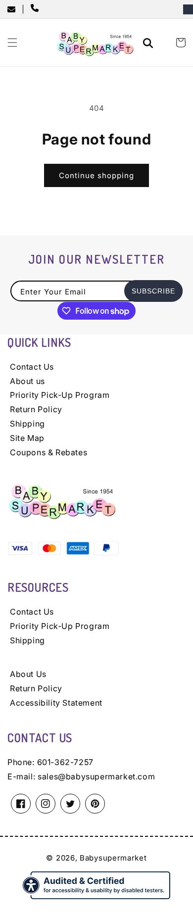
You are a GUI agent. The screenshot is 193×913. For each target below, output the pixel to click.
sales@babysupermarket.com (96, 776)
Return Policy (36, 409)
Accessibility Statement (56, 703)
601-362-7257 (65, 762)
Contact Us (32, 367)
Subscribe (153, 291)
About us (27, 381)
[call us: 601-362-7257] (37, 9)
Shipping (27, 424)
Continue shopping (96, 175)
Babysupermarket (113, 858)
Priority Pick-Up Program (59, 395)
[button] (12, 42)
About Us (28, 674)
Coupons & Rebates (48, 452)
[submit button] (149, 44)
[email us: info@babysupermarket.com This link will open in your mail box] (14, 9)
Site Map (27, 438)
